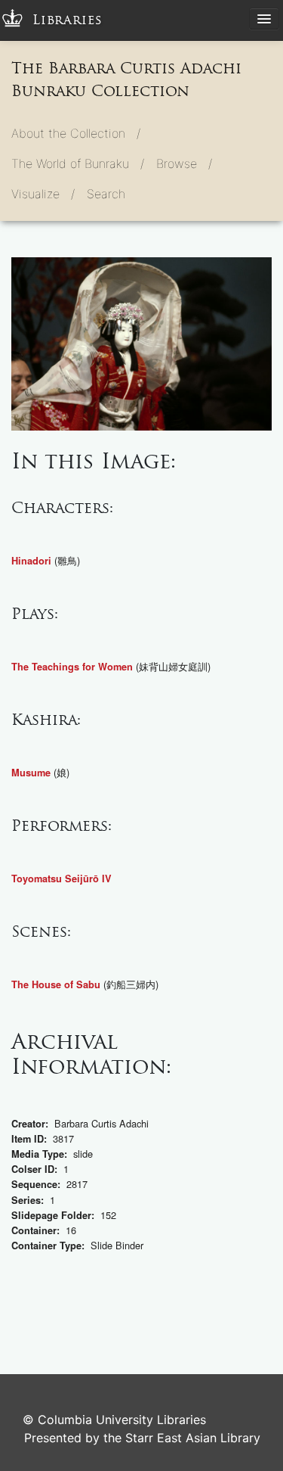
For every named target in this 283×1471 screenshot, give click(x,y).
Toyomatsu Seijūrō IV (61, 878)
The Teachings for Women (72, 666)
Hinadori (31, 561)
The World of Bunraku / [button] (77, 163)
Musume (31, 772)
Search (106, 193)
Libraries (67, 20)
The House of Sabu (55, 984)
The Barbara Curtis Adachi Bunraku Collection (126, 79)
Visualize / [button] (43, 193)
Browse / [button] (184, 163)
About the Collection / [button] (75, 133)
